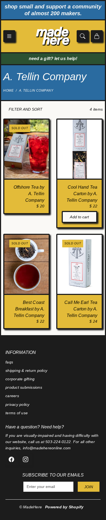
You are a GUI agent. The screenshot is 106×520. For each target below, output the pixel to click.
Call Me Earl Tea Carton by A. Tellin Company (80, 309)
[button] (9, 36)
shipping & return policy (26, 370)
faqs (9, 362)
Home (8, 90)
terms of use (16, 413)
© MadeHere (30, 507)
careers (12, 396)
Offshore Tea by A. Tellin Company (29, 194)
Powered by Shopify (64, 507)
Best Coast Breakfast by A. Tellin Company (29, 309)
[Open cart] (97, 36)
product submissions (23, 387)
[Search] (83, 36)
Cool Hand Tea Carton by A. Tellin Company (82, 194)
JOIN (88, 487)
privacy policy (17, 404)
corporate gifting (20, 379)
